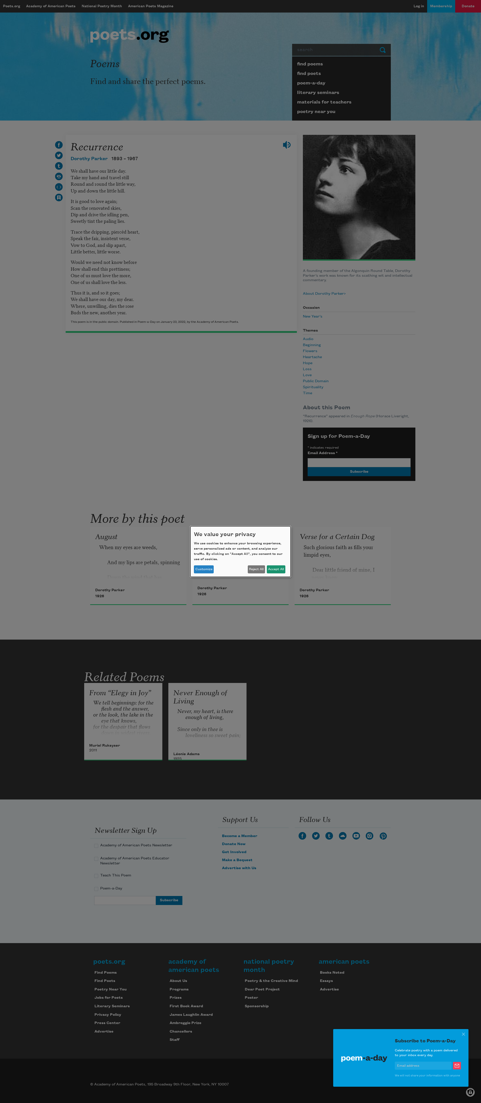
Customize (203, 569)
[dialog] (240, 551)
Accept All (276, 569)
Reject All (256, 569)
